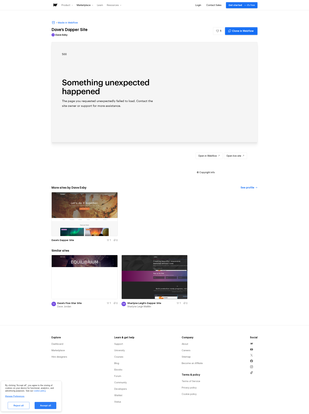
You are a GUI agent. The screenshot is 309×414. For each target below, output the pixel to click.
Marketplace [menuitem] (58, 350)
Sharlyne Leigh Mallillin (139, 306)
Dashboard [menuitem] (57, 344)
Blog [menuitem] (116, 363)
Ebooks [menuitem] (118, 369)
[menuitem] (251, 343)
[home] (55, 5)
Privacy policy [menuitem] (189, 387)
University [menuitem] (119, 350)
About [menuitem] (185, 344)
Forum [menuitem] (117, 376)
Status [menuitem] (117, 402)
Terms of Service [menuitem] (191, 381)
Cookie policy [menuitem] (189, 394)
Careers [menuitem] (186, 350)
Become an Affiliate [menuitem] (192, 363)
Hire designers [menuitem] (59, 357)
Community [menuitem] (120, 382)
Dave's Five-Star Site (69, 303)
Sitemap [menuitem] (186, 357)
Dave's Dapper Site (63, 240)
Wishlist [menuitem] (118, 395)
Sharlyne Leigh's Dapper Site (144, 303)
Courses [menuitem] (118, 357)
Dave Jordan (64, 306)
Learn (100, 5)
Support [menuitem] (118, 344)
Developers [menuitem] (120, 389)
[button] (67, 5)
